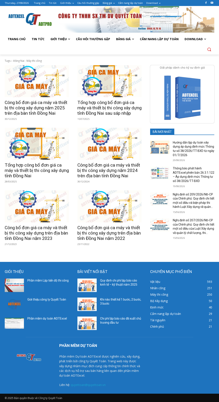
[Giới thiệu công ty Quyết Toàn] (14, 304)
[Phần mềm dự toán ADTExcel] (14, 323)
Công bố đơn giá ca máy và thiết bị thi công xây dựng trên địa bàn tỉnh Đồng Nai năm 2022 (109, 233)
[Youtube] (211, 3)
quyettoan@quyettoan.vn (88, 385)
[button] (209, 49)
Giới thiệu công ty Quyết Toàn (46, 299)
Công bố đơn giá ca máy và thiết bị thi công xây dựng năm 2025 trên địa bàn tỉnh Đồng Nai (36, 108)
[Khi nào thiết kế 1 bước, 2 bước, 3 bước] (87, 304)
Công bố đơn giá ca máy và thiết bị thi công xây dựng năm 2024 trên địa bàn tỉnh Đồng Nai (108, 170)
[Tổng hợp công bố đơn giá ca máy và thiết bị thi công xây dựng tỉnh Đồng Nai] (37, 144)
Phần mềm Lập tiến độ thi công (48, 280)
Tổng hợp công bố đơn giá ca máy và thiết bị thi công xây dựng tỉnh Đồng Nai (37, 170)
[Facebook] (205, 3)
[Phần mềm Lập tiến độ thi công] (14, 285)
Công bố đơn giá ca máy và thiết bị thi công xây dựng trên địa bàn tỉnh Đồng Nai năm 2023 (36, 233)
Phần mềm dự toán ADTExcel (47, 318)
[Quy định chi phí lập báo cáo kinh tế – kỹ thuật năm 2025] (87, 285)
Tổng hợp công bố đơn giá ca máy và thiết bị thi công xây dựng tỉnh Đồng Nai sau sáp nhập (109, 108)
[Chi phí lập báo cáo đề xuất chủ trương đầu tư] (87, 323)
